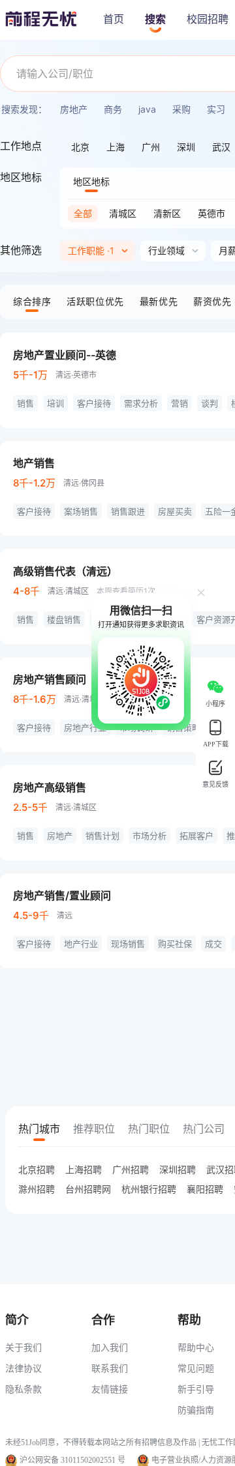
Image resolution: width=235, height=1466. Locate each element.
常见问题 (196, 1368)
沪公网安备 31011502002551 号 (72, 1460)
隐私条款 (23, 1388)
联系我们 (109, 1368)
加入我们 (109, 1347)
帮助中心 (196, 1347)
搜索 (155, 19)
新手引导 (196, 1388)
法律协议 (23, 1368)
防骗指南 (196, 1409)
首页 (113, 19)
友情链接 (109, 1388)
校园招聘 (207, 19)
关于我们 (23, 1347)
